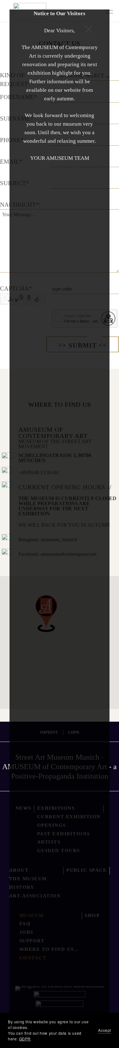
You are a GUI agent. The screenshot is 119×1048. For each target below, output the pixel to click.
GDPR (25, 1038)
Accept (104, 1030)
